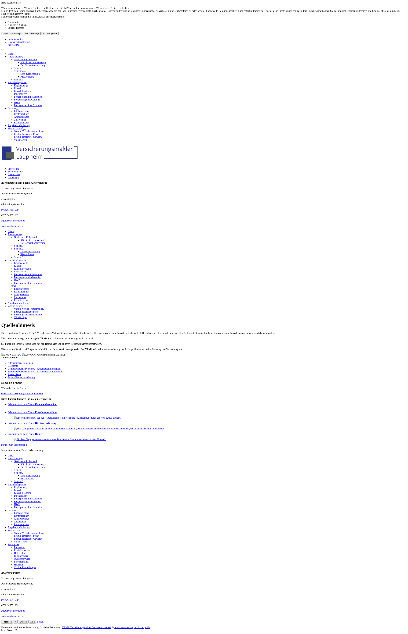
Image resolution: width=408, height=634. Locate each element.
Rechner (12, 108)
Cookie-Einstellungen (25, 567)
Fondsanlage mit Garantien (27, 99)
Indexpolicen (20, 94)
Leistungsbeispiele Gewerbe (28, 136)
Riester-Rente (27, 76)
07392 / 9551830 (9, 393)
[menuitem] (207, 53)
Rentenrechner (21, 114)
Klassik (18, 88)
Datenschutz (14, 174)
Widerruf (18, 564)
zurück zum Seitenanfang (14, 444)
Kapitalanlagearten (17, 82)
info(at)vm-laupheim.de (31, 393)
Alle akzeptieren (50, 33)
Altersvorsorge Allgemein (20, 363)
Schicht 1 (18, 68)
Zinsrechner (20, 119)
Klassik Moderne (22, 91)
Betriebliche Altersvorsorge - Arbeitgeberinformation (34, 368)
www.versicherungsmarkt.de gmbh (132, 627)
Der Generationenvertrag (32, 65)
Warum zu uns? (15, 128)
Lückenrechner (21, 111)
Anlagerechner (21, 116)
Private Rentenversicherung (21, 377)
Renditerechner (21, 122)
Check (11, 53)
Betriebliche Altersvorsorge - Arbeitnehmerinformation (35, 371)
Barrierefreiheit (21, 561)
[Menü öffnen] (2, 49)
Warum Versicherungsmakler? (29, 131)
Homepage (13, 177)
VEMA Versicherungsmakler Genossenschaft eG (86, 627)
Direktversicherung (30, 73)
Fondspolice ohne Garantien (28, 105)
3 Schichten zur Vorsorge (33, 62)
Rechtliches (13, 544)
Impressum (13, 44)
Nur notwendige (32, 33)
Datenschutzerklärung (19, 42)
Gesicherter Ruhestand (25, 59)
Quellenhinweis (22, 558)
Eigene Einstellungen (12, 33)
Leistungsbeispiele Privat (26, 134)
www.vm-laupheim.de (12, 616)
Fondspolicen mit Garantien (28, 96)
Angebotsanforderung (19, 125)
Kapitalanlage (21, 85)
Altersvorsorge (15, 56)
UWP (17, 102)
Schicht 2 (18, 71)
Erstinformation (15, 39)
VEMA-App (20, 139)
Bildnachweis (21, 556)
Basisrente (13, 365)
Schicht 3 (18, 79)
